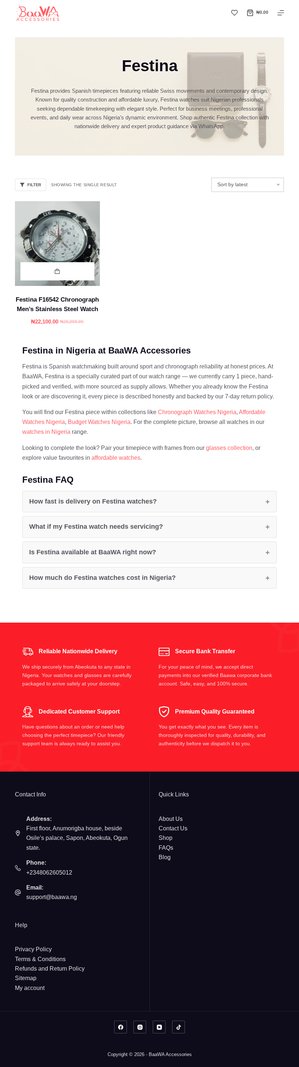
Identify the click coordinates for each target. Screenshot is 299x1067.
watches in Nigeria (46, 432)
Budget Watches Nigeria (99, 422)
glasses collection (229, 448)
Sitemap (25, 978)
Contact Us (173, 828)
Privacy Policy (33, 949)
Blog (165, 857)
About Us (171, 819)
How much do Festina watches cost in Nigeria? (102, 577)
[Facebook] (120, 1027)
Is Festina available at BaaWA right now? (92, 552)
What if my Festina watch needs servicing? (96, 526)
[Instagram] (139, 1027)
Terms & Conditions (40, 959)
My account (29, 988)
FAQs (166, 848)
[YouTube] (159, 1027)
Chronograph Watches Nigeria (197, 412)
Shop (165, 838)
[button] (57, 271)
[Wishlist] (234, 12)
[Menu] (280, 12)
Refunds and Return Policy (50, 968)
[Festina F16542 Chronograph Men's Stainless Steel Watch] (57, 243)
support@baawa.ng (51, 897)
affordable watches (116, 458)
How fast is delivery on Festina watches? (93, 501)
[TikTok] (178, 1027)
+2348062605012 (49, 872)
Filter (34, 185)
